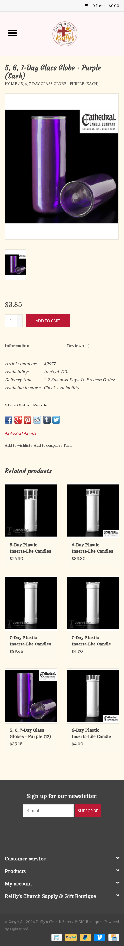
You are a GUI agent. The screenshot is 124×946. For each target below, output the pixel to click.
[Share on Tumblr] (47, 420)
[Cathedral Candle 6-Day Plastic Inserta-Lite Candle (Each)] (93, 696)
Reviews (78, 345)
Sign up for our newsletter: (62, 796)
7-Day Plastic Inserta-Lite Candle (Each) (91, 641)
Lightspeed (19, 929)
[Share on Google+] (18, 420)
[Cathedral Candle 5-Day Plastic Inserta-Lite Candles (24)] (31, 510)
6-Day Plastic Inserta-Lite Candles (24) (92, 548)
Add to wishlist (18, 445)
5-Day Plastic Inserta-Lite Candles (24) (30, 548)
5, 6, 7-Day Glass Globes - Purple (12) (30, 733)
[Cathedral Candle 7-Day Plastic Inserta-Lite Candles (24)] (31, 603)
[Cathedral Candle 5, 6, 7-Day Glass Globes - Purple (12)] (31, 696)
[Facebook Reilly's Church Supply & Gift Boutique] (45, 830)
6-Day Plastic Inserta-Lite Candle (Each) (91, 734)
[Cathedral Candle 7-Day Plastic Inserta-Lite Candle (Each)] (93, 603)
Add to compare (47, 445)
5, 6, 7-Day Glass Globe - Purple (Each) (59, 83)
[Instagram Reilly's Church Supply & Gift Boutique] (79, 830)
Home (11, 83)
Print (68, 445)
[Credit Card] (112, 937)
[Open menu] (12, 32)
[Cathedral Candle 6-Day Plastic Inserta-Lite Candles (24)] (93, 510)
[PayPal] (70, 937)
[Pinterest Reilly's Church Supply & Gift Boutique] (56, 830)
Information (17, 345)
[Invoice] (56, 937)
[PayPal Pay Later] (85, 937)
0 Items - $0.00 (105, 6)
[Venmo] (99, 937)
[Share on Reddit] (37, 420)
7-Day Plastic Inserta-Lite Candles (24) (30, 641)
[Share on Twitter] (56, 420)
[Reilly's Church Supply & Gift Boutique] (74, 33)
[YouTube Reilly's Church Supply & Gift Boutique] (68, 830)
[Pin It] (27, 420)
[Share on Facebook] (8, 420)
